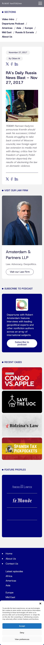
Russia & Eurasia (24, 32)
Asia (18, 28)
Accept (22, 626)
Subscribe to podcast (22, 343)
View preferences (22, 639)
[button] (40, 603)
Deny (22, 632)
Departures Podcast (13, 23)
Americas (7, 28)
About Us (7, 36)
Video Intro (8, 19)
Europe (29, 28)
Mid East (6, 32)
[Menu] (40, 3)
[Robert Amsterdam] (12, 3)
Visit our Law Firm (20, 271)
